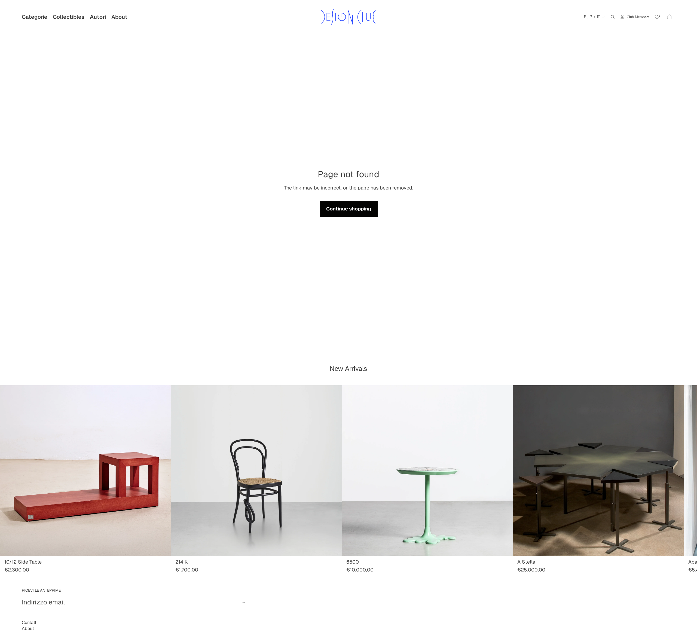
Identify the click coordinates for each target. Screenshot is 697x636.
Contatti (30, 622)
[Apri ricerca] (613, 17)
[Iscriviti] (243, 602)
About (28, 628)
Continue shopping (348, 209)
